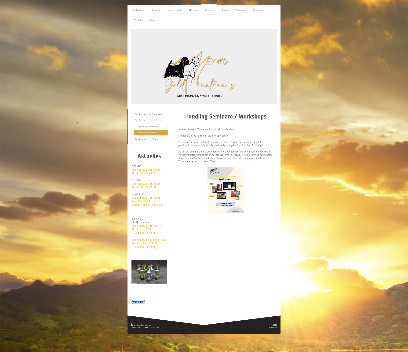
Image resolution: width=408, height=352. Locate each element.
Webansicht (273, 327)
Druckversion (139, 325)
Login (275, 324)
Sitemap (148, 325)
